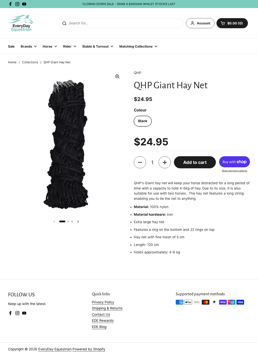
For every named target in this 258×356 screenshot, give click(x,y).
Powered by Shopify (89, 349)
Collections (30, 62)
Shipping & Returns (107, 308)
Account (203, 23)
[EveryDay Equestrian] (21, 23)
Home (12, 62)
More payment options (234, 170)
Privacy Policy (103, 302)
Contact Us (101, 314)
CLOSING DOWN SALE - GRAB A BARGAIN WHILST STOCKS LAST (129, 4)
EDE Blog (99, 327)
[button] (140, 162)
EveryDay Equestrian (55, 349)
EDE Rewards (103, 321)
